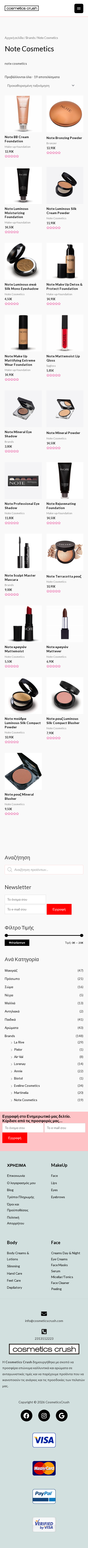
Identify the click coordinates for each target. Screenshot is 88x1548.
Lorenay (20, 1064)
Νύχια (9, 995)
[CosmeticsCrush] (22, 8)
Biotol (18, 1078)
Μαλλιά (10, 1003)
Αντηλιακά (12, 1011)
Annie (18, 1071)
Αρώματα (11, 1028)
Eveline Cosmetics (27, 1085)
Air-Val (18, 1057)
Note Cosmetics (25, 1100)
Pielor (18, 1049)
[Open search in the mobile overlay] (44, 869)
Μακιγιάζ (11, 970)
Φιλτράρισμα (17, 942)
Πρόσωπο (12, 979)
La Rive (19, 1042)
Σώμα (9, 987)
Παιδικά (10, 1019)
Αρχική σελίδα (14, 38)
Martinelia (21, 1093)
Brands (10, 1036)
